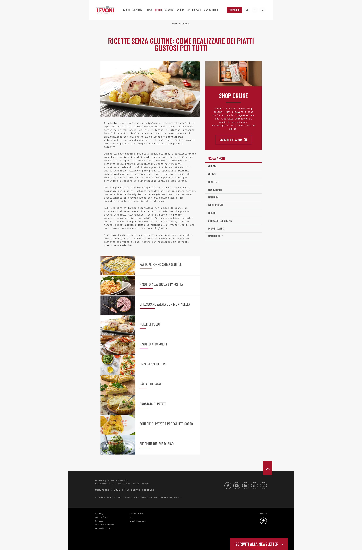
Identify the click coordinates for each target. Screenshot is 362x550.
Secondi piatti (215, 189)
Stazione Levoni (210, 10)
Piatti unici (213, 197)
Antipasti (212, 174)
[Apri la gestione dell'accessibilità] (263, 521)
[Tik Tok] (254, 485)
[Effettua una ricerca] (247, 10)
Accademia (137, 10)
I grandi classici (216, 228)
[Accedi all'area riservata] (262, 10)
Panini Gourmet (215, 205)
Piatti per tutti (215, 236)
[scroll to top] (267, 468)
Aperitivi (212, 166)
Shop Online (234, 10)
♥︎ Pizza (148, 10)
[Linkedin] (245, 485)
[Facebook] (227, 485)
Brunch (212, 213)
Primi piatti (213, 182)
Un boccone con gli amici (220, 220)
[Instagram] (263, 485)
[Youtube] (236, 485)
